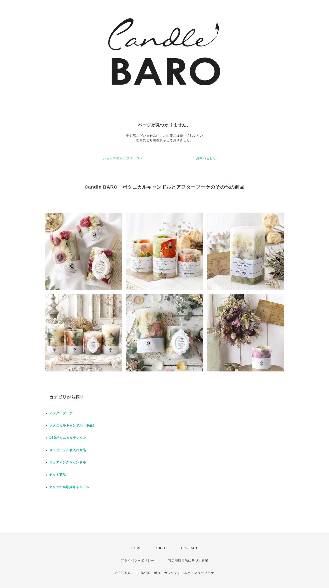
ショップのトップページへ (123, 158)
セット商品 (57, 475)
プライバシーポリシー (137, 560)
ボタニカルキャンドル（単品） (72, 425)
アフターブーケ (61, 413)
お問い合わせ (206, 158)
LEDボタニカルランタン (67, 438)
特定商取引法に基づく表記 (188, 560)
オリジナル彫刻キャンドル (69, 487)
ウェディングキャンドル (67, 462)
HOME (136, 548)
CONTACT (189, 548)
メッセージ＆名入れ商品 (67, 450)
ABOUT (161, 548)
